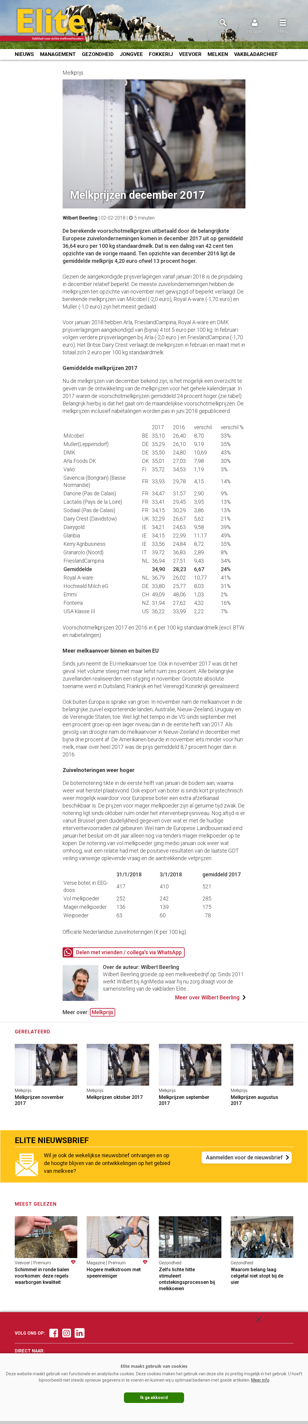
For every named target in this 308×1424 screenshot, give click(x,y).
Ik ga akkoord (154, 1397)
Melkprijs (102, 1012)
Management (58, 54)
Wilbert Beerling (80, 218)
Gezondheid (98, 54)
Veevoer (190, 54)
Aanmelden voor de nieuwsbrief (244, 1157)
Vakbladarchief (256, 54)
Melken (218, 54)
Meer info (260, 1380)
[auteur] (80, 999)
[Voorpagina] (50, 25)
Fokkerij (161, 54)
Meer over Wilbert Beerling (207, 998)
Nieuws (24, 54)
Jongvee (131, 54)
